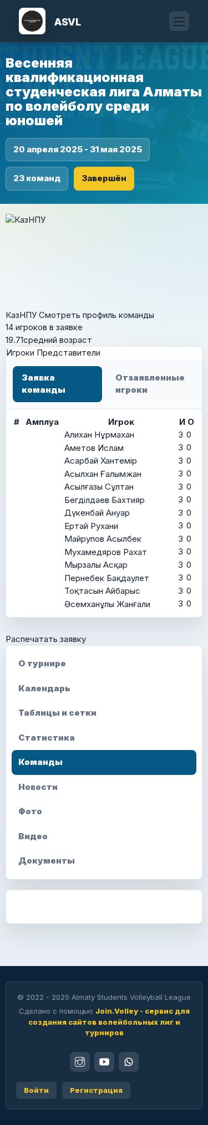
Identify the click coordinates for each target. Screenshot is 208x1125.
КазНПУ (21, 315)
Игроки (21, 352)
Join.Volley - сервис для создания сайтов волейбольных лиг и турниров (109, 1021)
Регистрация (96, 1090)
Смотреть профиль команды (96, 315)
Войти (36, 1090)
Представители (68, 352)
